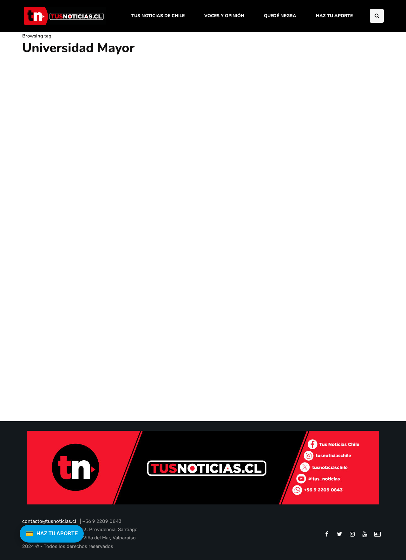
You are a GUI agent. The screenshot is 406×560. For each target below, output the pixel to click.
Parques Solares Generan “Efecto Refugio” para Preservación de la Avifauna (133, 240)
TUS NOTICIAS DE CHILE (158, 16)
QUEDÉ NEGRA (280, 16)
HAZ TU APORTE (334, 16)
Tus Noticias (39, 401)
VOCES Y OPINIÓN (224, 16)
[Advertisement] (331, 144)
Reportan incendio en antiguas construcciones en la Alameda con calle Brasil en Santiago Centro (78, 382)
